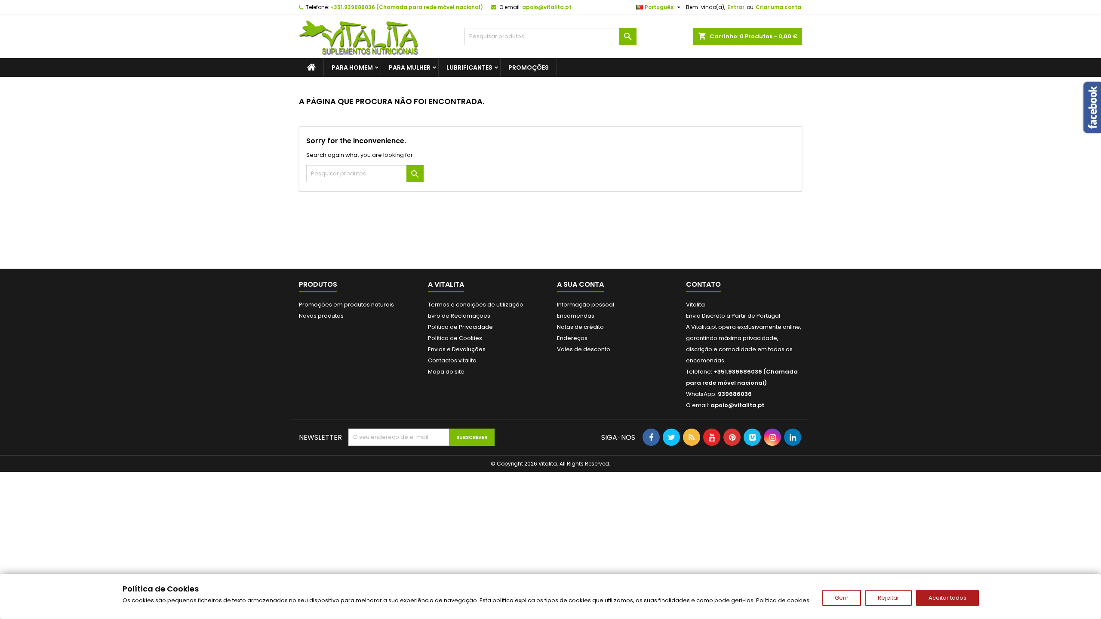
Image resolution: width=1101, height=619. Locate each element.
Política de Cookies (455, 338)
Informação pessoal (585, 304)
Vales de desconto (583, 349)
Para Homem (352, 67)
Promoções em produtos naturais (346, 304)
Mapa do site (446, 372)
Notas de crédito (580, 327)
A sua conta (580, 284)
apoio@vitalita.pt (547, 7)
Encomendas (575, 316)
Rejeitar (888, 598)
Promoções (528, 67)
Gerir (842, 598)
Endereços (572, 338)
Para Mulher (410, 67)
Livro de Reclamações (459, 316)
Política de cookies (782, 600)
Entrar (735, 7)
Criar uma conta (778, 7)
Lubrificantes (469, 67)
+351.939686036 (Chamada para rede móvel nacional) (406, 7)
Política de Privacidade (460, 327)
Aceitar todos (947, 598)
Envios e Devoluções (457, 349)
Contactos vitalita (452, 360)
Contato (703, 284)
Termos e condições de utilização (475, 304)
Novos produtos (321, 316)
